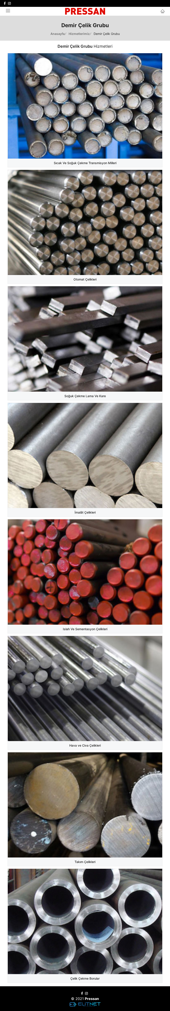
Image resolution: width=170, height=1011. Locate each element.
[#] (5, 3)
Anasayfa (57, 34)
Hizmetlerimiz (79, 34)
